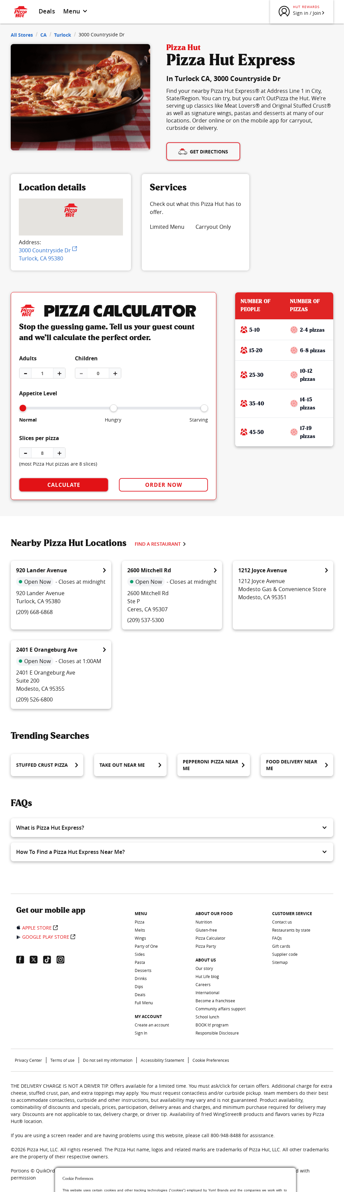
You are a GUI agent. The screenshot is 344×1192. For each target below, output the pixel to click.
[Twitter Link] (36, 959)
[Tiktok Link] (49, 959)
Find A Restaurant (158, 544)
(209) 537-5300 (145, 620)
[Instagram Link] (63, 959)
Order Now (163, 485)
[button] (172, 827)
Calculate (63, 485)
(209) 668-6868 (34, 612)
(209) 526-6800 (34, 699)
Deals (47, 11)
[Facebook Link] (23, 959)
